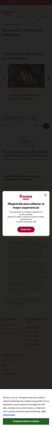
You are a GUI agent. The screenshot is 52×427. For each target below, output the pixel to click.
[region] (26, 408)
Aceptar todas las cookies (26, 421)
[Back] (45, 195)
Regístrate (26, 229)
